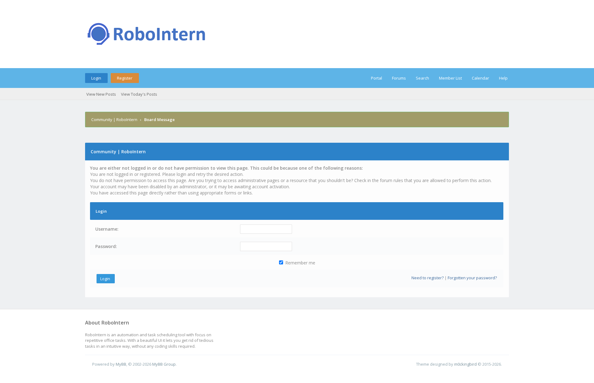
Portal (376, 78)
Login (96, 78)
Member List (450, 78)
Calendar (480, 78)
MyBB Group (164, 364)
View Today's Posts (139, 94)
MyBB (121, 364)
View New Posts (101, 94)
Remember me (299, 263)
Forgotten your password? (472, 278)
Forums (399, 78)
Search (422, 78)
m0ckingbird (465, 364)
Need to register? (427, 278)
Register (124, 78)
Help (503, 78)
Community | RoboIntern (114, 119)
